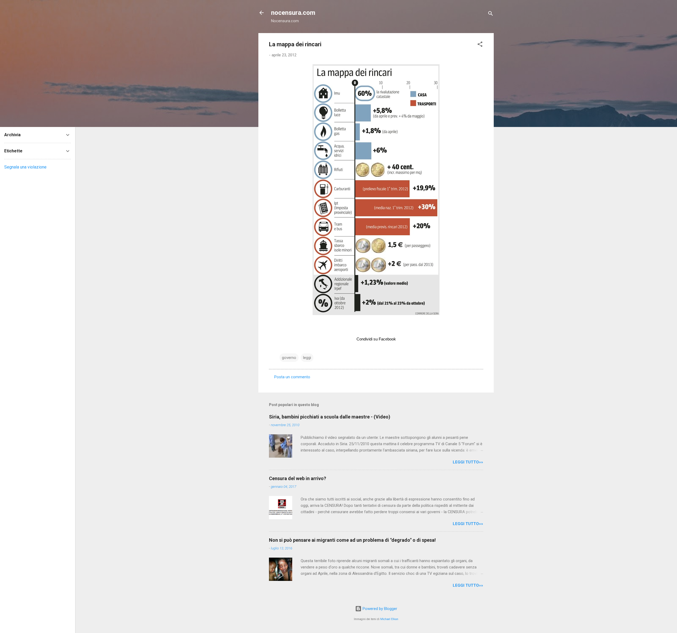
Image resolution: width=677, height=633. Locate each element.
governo (289, 357)
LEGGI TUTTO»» (468, 462)
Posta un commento (292, 377)
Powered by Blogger (379, 608)
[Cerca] (490, 14)
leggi (307, 357)
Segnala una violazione (25, 167)
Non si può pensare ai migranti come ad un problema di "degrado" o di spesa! (352, 540)
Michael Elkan (389, 619)
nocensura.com (293, 12)
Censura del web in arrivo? (297, 478)
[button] (480, 45)
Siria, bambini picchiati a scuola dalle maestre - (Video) (329, 417)
